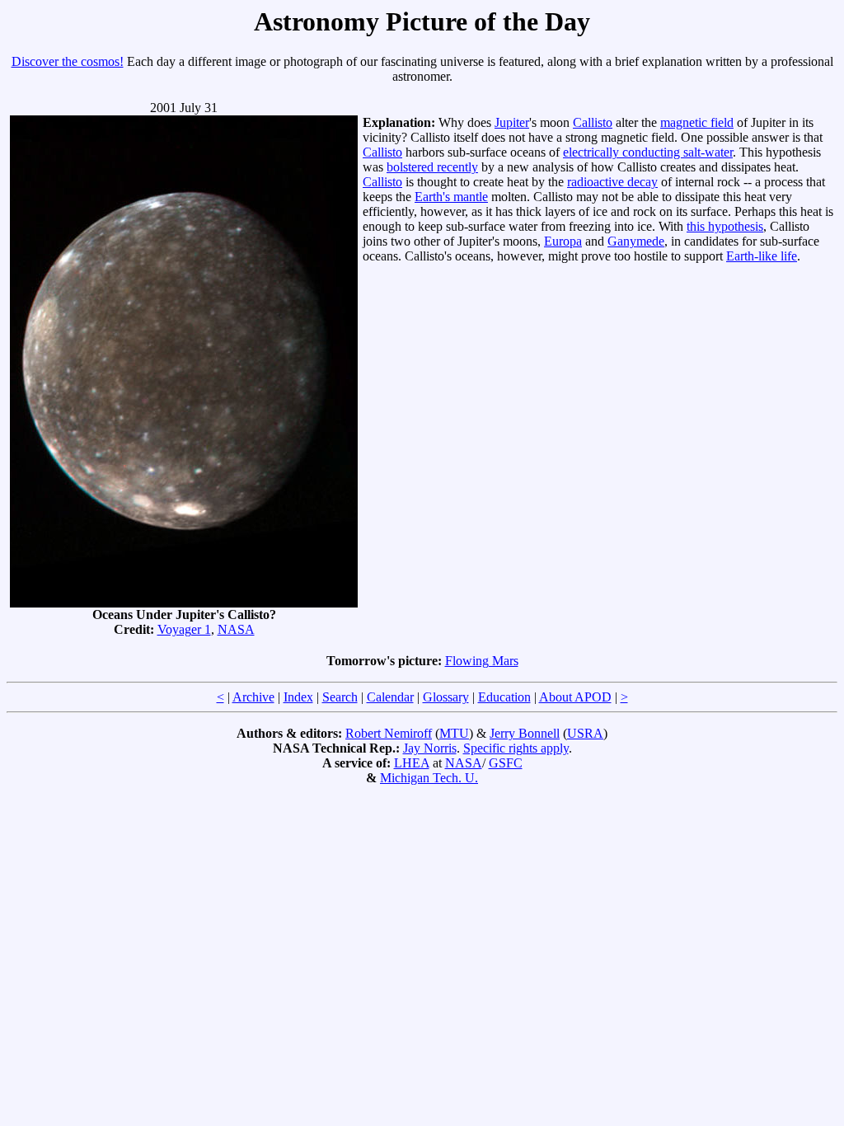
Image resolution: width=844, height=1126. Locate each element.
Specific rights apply (516, 748)
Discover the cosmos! (68, 61)
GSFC (506, 763)
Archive (253, 697)
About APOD (575, 697)
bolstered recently (432, 167)
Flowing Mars (481, 661)
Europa (563, 241)
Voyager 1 (184, 629)
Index (298, 697)
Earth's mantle (451, 197)
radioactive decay (612, 182)
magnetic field (697, 122)
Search (340, 697)
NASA (236, 629)
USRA (585, 733)
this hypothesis (725, 226)
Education (504, 697)
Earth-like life (761, 256)
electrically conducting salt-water (648, 152)
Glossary (446, 697)
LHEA (411, 763)
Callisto (592, 122)
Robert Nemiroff (388, 733)
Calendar (390, 697)
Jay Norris (430, 748)
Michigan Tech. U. (429, 778)
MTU (454, 733)
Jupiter (512, 122)
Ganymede (635, 241)
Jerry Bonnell (525, 733)
